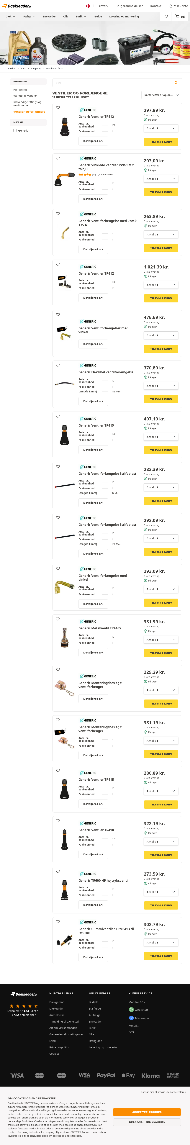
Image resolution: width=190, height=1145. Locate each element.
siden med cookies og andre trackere (73, 1124)
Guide (98, 16)
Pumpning (20, 81)
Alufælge (94, 1015)
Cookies (54, 1053)
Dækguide (56, 1008)
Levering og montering (124, 16)
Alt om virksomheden (63, 1028)
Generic (23, 130)
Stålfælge (95, 1008)
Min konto (181, 6)
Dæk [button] (9, 16)
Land (52, 1041)
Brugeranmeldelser (129, 6)
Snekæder (49, 16)
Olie (65, 16)
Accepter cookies (147, 1111)
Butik (79, 16)
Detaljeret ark (93, 141)
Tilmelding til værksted (64, 1021)
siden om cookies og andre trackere (61, 1135)
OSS (131, 1032)
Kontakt (155, 6)
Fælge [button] (27, 16)
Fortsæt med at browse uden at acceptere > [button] (163, 1092)
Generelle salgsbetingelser (66, 1034)
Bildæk (93, 1002)
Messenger (142, 1018)
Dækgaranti (56, 1002)
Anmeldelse (56, 1015)
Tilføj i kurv (161, 141)
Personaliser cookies (147, 1122)
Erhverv (102, 6)
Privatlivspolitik (59, 1047)
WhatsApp (141, 1009)
